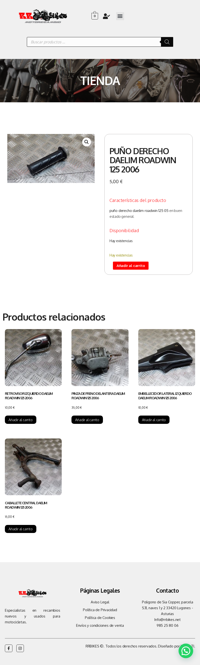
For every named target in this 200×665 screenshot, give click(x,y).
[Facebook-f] (8, 648)
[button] (120, 16)
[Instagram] (20, 648)
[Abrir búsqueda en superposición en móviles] (100, 42)
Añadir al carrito (131, 265)
